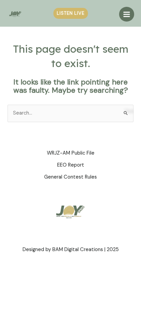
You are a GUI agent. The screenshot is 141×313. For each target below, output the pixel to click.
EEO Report (70, 165)
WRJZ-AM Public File (70, 153)
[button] (71, 13)
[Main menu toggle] (126, 14)
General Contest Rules (70, 177)
